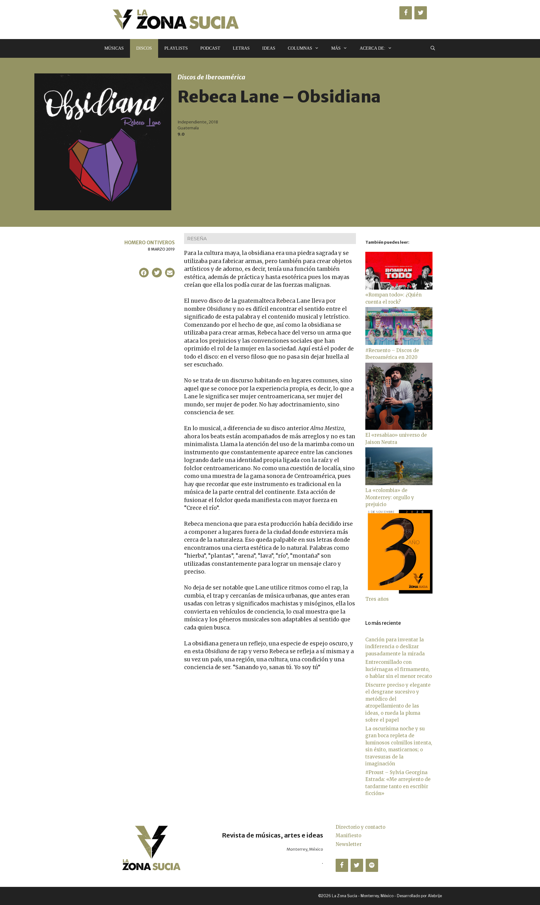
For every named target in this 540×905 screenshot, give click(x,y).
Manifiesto (348, 835)
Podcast (210, 48)
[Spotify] (372, 865)
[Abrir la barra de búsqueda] (433, 48)
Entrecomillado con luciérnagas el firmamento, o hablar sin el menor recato (398, 669)
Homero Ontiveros (149, 243)
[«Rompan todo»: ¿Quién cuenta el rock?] (398, 288)
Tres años (377, 599)
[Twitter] (420, 12)
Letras (241, 48)
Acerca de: (372, 48)
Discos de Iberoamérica (211, 77)
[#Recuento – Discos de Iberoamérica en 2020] (398, 343)
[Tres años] (398, 592)
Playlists (176, 48)
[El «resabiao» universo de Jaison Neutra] (398, 428)
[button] (144, 273)
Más (336, 48)
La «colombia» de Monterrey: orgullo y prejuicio (389, 497)
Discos (144, 48)
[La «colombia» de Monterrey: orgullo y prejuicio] (398, 483)
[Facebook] (405, 12)
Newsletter (349, 844)
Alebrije (435, 895)
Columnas (300, 48)
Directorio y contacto (360, 827)
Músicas (114, 48)
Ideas (268, 48)
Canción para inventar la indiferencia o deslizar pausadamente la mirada (395, 647)
